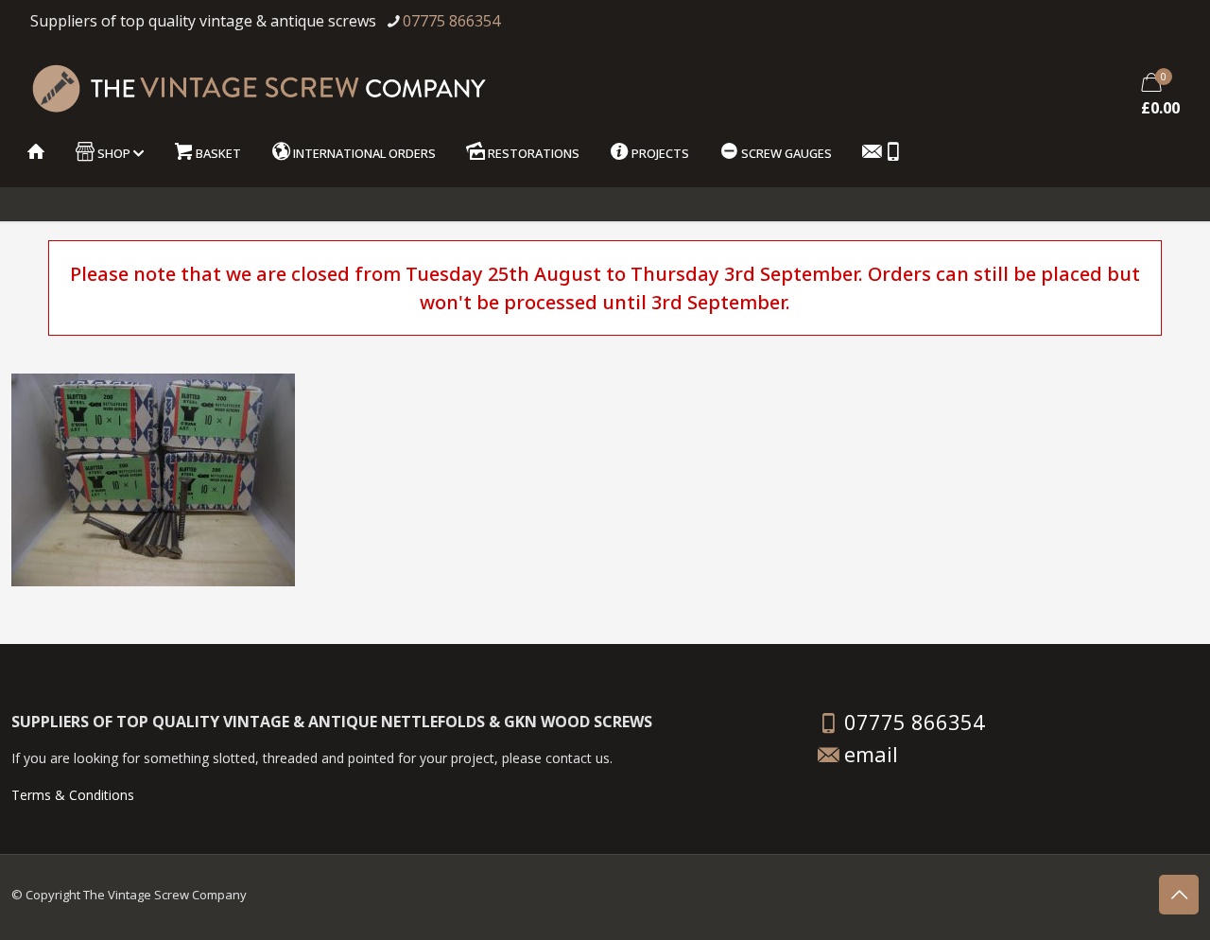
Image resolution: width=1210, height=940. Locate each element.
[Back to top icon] (1179, 894)
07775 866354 (451, 20)
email (871, 754)
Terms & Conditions (72, 795)
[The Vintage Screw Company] (258, 86)
